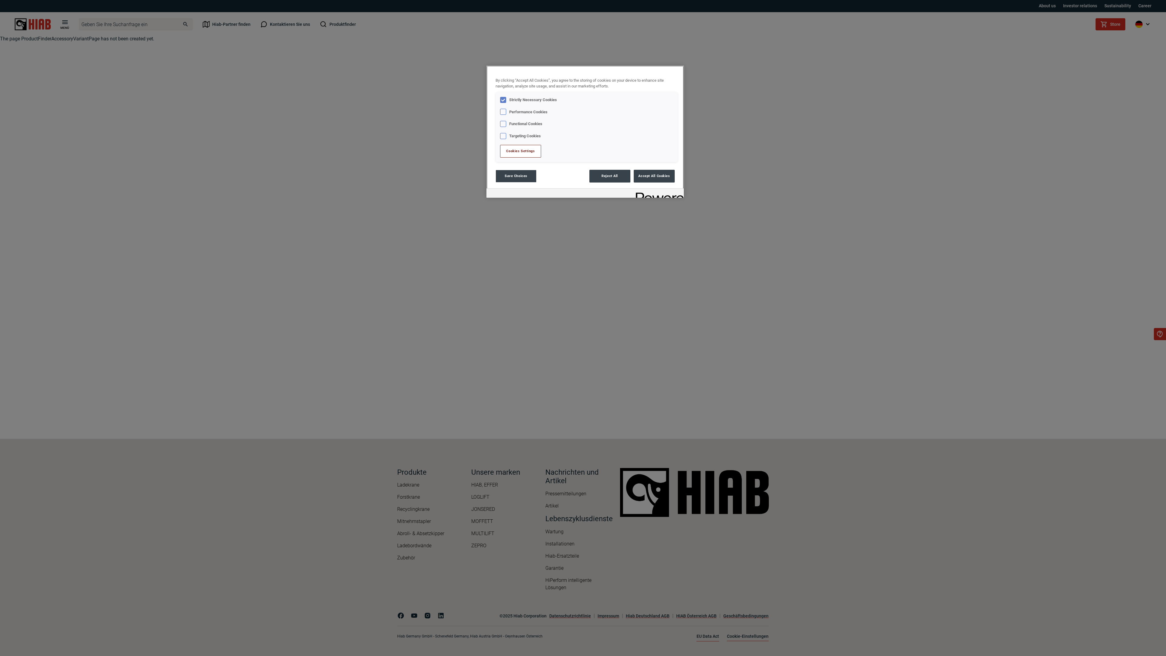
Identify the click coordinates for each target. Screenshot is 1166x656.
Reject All (610, 176)
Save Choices (516, 176)
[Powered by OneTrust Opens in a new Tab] (658, 194)
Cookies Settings (520, 151)
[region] (585, 132)
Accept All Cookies (654, 176)
